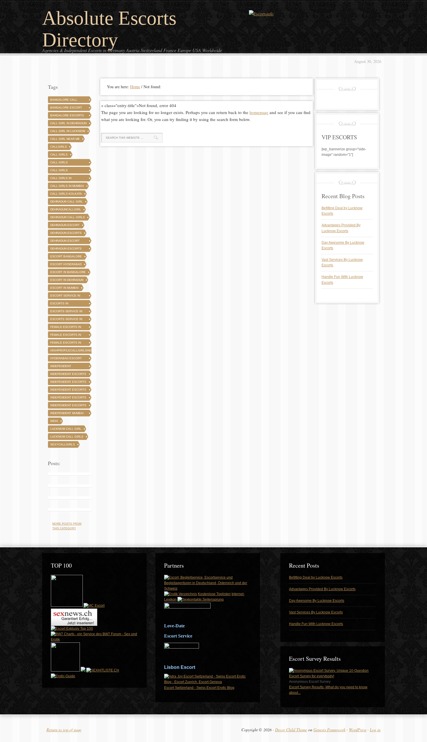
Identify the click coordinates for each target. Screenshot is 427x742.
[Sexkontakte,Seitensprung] (200, 599)
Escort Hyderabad (66, 264)
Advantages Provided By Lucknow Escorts (322, 589)
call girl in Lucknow (67, 131)
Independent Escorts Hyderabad (68, 382)
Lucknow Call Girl (65, 428)
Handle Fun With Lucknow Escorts (316, 624)
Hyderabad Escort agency (66, 359)
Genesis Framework (329, 729)
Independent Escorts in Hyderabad (68, 398)
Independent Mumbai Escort (67, 413)
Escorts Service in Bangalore (66, 312)
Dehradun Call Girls (67, 217)
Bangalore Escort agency (66, 108)
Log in (375, 729)
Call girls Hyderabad (59, 171)
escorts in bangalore (59, 304)
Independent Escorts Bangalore (68, 374)
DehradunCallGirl (65, 209)
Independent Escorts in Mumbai (68, 406)
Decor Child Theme (291, 729)
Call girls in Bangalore (60, 178)
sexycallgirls (62, 444)
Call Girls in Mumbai (67, 185)
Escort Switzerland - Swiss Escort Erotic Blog (199, 688)
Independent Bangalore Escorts (67, 366)
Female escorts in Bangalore (65, 327)
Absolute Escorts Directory (109, 29)
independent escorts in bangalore (68, 390)
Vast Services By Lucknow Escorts (316, 612)
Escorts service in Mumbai (66, 319)
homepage (259, 112)
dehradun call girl (66, 201)
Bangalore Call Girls (63, 100)
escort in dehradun (66, 279)
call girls (59, 154)
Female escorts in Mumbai (65, 343)
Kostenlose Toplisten (214, 594)
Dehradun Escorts (66, 232)
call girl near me (65, 138)
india (54, 421)
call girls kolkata (66, 193)
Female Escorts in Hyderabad (65, 335)
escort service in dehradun (65, 296)
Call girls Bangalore (59, 163)
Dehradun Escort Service (65, 241)
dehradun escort (65, 225)
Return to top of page (63, 729)
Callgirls (58, 146)
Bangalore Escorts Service (67, 116)
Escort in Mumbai (64, 287)
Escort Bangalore (66, 256)
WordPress (357, 729)
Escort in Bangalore (68, 272)
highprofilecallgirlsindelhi (74, 350)
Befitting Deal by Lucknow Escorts (315, 577)
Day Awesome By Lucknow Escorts (316, 601)
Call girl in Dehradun (68, 123)
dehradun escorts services (66, 249)
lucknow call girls (66, 436)
